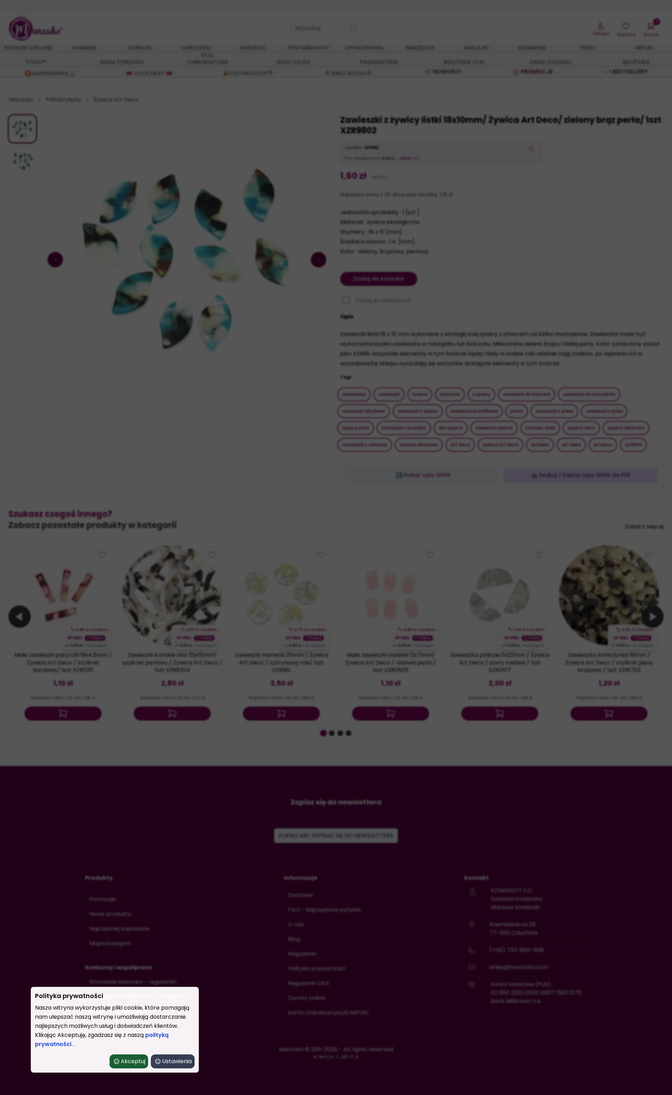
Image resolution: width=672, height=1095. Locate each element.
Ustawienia (177, 1061)
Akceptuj (133, 1061)
